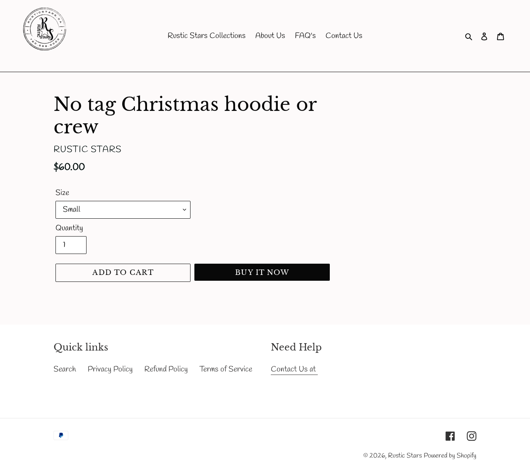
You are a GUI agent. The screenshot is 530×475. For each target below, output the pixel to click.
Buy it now (262, 272)
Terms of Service (225, 369)
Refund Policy (166, 369)
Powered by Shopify (450, 455)
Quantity (69, 228)
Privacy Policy (110, 369)
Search (65, 369)
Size (62, 193)
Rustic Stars (405, 455)
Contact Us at (294, 369)
